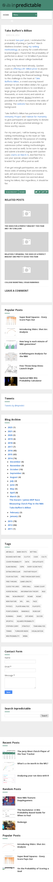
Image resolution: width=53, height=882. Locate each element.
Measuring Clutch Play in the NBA (26, 503)
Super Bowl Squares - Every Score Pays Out (33, 318)
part (22, 40)
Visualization (37, 631)
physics (9, 606)
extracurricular (13, 572)
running (9, 616)
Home (6, 14)
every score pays (34, 567)
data (27, 562)
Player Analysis (22, 606)
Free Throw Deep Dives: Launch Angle (31, 367)
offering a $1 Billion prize (25, 68)
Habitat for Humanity (36, 116)
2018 (10, 443)
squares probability (25, 621)
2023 (10, 427)
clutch (27, 557)
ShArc (19, 616)
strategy (26, 626)
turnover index (21, 631)
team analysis (39, 626)
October (14, 469)
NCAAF (38, 596)
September (16, 473)
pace (35, 601)
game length (25, 581)
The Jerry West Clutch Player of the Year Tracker (33, 752)
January (14, 516)
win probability (12, 636)
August (14, 477)
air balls (9, 552)
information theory (29, 591)
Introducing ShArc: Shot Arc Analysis (31, 845)
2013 (10, 521)
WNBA (25, 636)
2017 (10, 446)
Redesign (22, 822)
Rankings (25, 611)
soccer (40, 616)
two (18, 40)
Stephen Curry (12, 626)
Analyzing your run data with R (33, 775)
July (12, 481)
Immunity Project (13, 116)
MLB (43, 591)
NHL (28, 601)
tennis (8, 631)
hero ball (26, 586)
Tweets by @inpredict (14, 405)
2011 (10, 529)
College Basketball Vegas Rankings (22, 282)
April (12, 492)
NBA (7, 596)
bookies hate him (13, 557)
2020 (10, 435)
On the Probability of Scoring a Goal (33, 870)
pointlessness (12, 611)
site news (29, 616)
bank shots (22, 552)
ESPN (22, 567)
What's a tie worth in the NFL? (32, 763)
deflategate (38, 562)
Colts (43, 557)
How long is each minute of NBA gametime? (33, 343)
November (15, 465)
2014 (10, 458)
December (15, 461)
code (36, 557)
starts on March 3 (19, 154)
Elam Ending (11, 567)
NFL (21, 601)
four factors (12, 576)
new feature (11, 601)
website (21, 103)
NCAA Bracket (11, 192)
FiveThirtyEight (30, 572)
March (13, 496)
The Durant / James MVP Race (24, 499)
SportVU (9, 621)
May (12, 488)
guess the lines (12, 586)
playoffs (36, 606)
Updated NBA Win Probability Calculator (31, 379)
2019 (10, 439)
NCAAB (22, 192)
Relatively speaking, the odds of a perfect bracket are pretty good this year (25, 255)
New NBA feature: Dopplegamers (26, 799)
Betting (33, 552)
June (12, 484)
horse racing (11, 591)
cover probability (13, 562)
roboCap (36, 611)
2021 (10, 431)
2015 (10, 454)
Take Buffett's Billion (20, 507)
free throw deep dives (30, 576)
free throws (11, 581)
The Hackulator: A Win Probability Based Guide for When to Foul (31, 813)
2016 (10, 450)
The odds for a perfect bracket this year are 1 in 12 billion (24, 227)
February (15, 512)
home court (39, 586)
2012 (10, 525)
